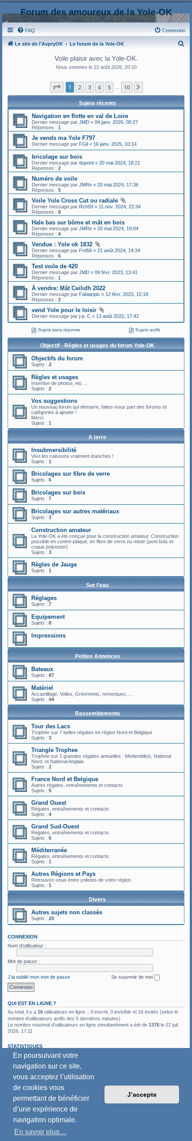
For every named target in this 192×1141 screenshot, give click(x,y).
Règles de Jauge (54, 564)
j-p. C (85, 316)
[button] (56, 87)
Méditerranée (49, 850)
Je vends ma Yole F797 (63, 138)
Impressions (48, 635)
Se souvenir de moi (132, 977)
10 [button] (127, 87)
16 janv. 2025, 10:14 (115, 144)
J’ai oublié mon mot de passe (39, 977)
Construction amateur (61, 530)
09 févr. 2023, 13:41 (116, 272)
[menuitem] (26, 30)
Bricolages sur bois (58, 492)
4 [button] (99, 87)
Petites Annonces (97, 656)
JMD (84, 122)
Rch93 (86, 206)
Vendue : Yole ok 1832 (62, 244)
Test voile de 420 (55, 266)
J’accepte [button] (142, 1094)
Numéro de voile (54, 178)
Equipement (48, 616)
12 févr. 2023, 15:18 (126, 294)
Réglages (44, 598)
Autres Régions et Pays (63, 874)
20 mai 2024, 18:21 (119, 162)
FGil (83, 144)
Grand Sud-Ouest (55, 826)
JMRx (85, 184)
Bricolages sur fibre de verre (70, 473)
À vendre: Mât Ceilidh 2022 (68, 288)
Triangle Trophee (54, 750)
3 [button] (89, 87)
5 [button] (109, 87)
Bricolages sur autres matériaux (75, 511)
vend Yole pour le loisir (64, 310)
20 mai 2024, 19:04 (117, 228)
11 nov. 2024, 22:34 (120, 206)
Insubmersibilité (53, 450)
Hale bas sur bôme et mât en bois (78, 222)
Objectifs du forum (57, 358)
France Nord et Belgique (64, 779)
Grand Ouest (48, 802)
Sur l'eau (97, 585)
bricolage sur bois (57, 156)
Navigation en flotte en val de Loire (80, 116)
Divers (97, 899)
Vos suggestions (54, 400)
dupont (86, 162)
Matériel (42, 688)
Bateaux (42, 669)
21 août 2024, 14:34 (118, 250)
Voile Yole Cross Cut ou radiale (75, 200)
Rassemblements (97, 713)
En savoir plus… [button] (40, 1132)
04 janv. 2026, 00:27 (116, 122)
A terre (97, 437)
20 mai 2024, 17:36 (117, 184)
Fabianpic (89, 294)
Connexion (23, 936)
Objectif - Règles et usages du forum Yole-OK (97, 345)
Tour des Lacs (50, 726)
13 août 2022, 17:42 (117, 316)
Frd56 (85, 250)
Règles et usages (54, 377)
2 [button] (79, 87)
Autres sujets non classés (66, 912)
